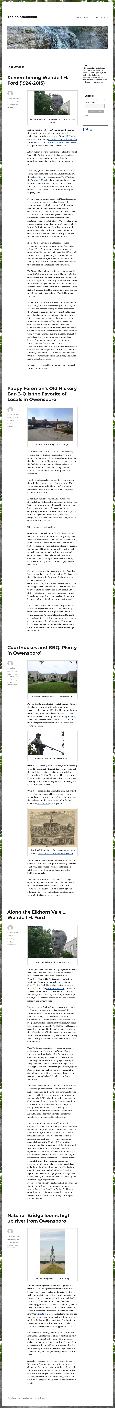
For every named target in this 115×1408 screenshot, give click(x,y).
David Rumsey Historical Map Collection (55, 853)
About (86, 17)
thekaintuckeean (13, 98)
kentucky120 (12, 684)
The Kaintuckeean (22, 17)
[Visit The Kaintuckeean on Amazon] (90, 130)
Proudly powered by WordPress (33, 1398)
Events (104, 17)
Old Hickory (43, 803)
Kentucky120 (12, 674)
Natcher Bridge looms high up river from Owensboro (39, 1218)
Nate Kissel (11, 668)
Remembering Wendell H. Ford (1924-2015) (37, 80)
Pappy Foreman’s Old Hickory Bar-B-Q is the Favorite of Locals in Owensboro (42, 394)
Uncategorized (12, 104)
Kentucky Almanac (67, 716)
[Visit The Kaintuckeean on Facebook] (83, 130)
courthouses (11, 680)
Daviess (10, 107)
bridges (10, 1245)
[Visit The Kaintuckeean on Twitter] (86, 130)
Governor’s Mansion (40, 180)
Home (78, 17)
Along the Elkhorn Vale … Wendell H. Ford (36, 914)
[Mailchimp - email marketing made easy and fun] (86, 115)
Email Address (90, 102)
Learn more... (98, 82)
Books (95, 17)
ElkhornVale (11, 426)
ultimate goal (42, 1314)
